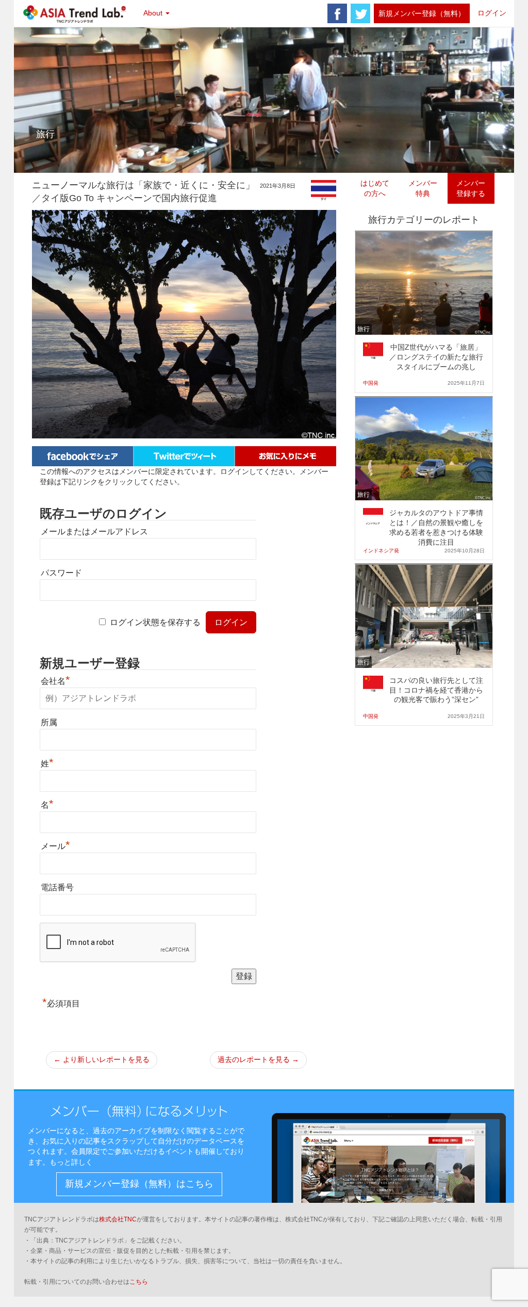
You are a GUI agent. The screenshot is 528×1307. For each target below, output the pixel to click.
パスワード (61, 572)
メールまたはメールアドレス (94, 531)
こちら (138, 1281)
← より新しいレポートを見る (102, 1059)
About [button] (153, 13)
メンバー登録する (470, 188)
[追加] (285, 455)
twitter (360, 13)
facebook (337, 13)
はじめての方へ (374, 188)
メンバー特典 (422, 188)
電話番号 (57, 887)
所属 (49, 722)
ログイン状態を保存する (155, 622)
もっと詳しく (71, 1162)
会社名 (55, 681)
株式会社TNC (118, 1219)
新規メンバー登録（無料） (421, 13)
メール (55, 846)
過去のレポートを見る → (258, 1059)
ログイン (491, 13)
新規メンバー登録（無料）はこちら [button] (139, 1184)
